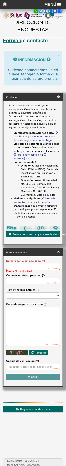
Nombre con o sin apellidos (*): (25, 260)
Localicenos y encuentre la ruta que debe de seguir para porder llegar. (34, 138)
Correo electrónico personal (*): (26, 275)
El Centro (31, 461)
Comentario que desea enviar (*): (26, 304)
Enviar (34, 376)
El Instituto (14, 461)
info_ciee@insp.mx (27, 154)
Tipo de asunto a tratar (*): (22, 289)
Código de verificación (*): (22, 360)
